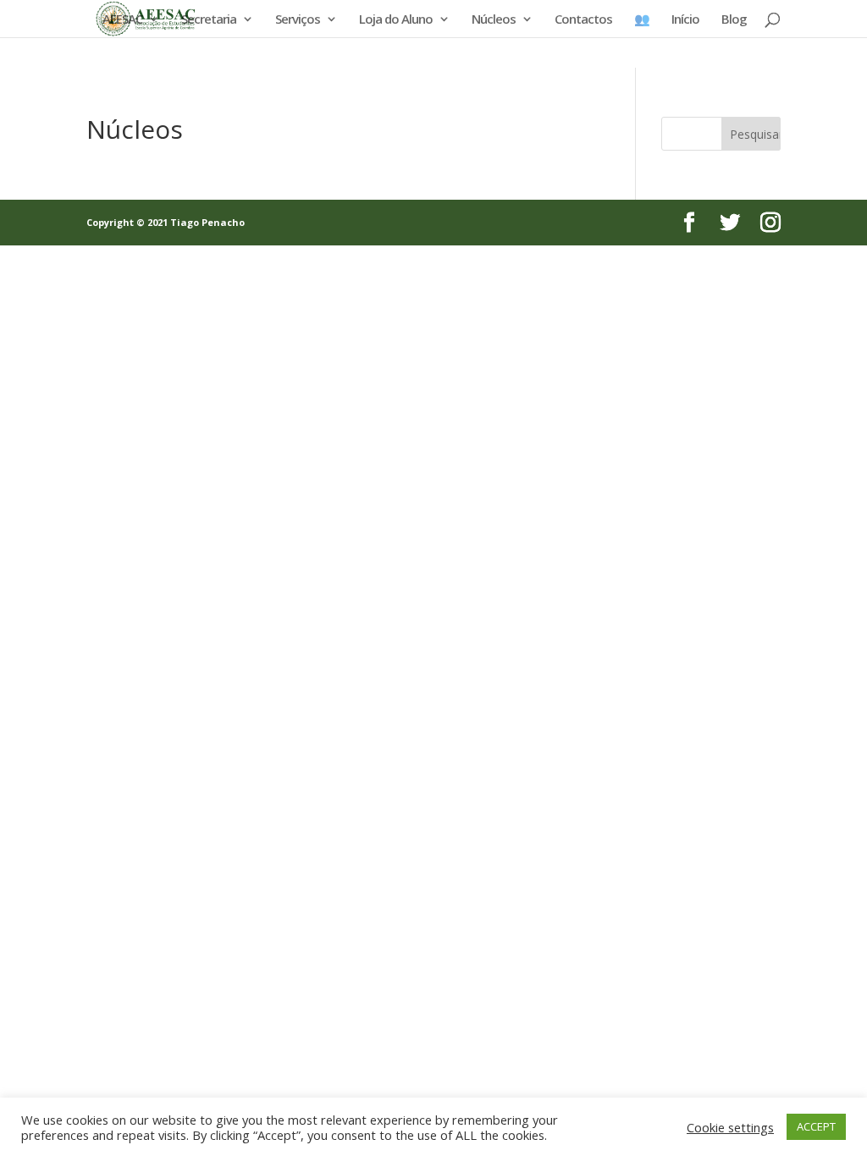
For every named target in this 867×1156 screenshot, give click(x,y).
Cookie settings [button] (730, 1127)
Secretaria (208, 20)
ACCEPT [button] (816, 1126)
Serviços (297, 20)
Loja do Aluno (396, 20)
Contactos (583, 20)
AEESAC (122, 20)
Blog (734, 20)
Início (685, 20)
